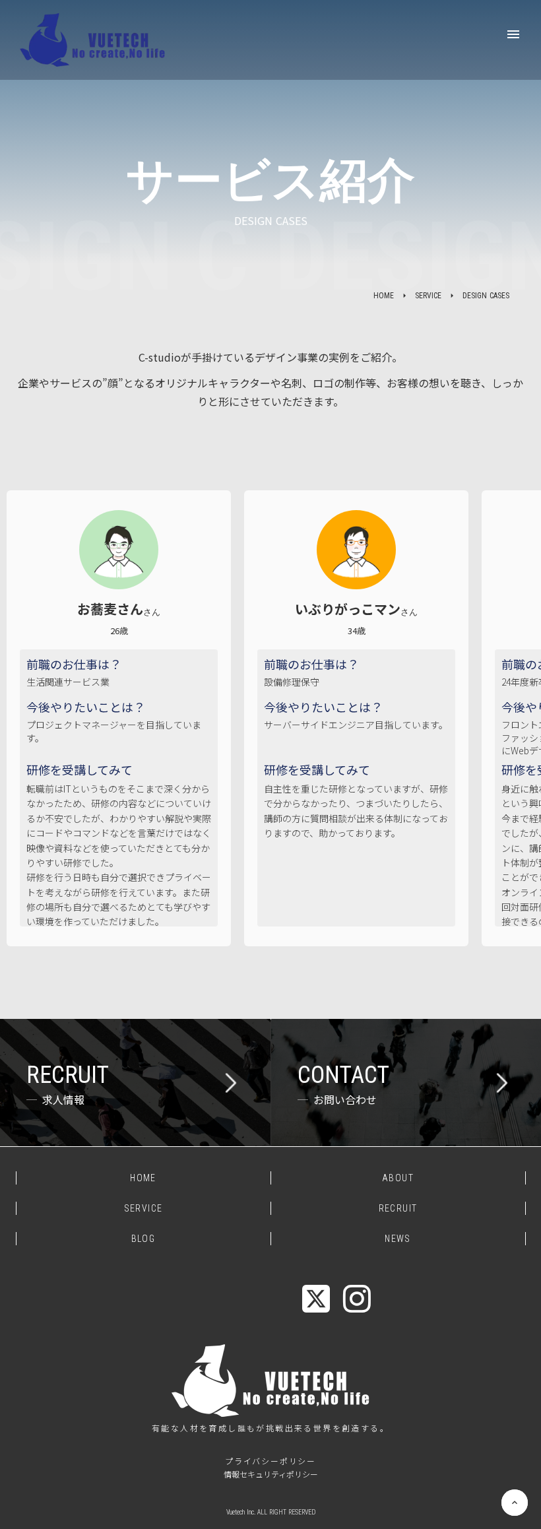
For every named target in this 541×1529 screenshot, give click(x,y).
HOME (383, 295)
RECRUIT (398, 1208)
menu (513, 34)
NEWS (398, 1238)
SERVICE (428, 295)
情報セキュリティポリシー (271, 1474)
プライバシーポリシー (270, 1461)
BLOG (143, 1238)
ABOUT (398, 1178)
